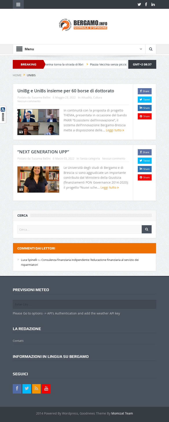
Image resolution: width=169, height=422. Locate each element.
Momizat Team (122, 413)
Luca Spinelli (29, 260)
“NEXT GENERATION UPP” (43, 152)
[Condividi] (3, 114)
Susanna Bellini (41, 97)
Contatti (18, 341)
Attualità (86, 97)
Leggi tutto (114, 130)
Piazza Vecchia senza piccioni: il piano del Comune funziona (122, 64)
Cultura (97, 97)
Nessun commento (28, 101)
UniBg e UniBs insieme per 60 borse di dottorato (65, 91)
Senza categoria (90, 158)
